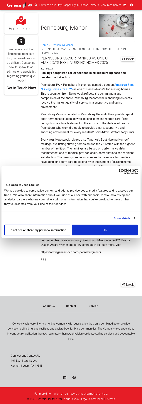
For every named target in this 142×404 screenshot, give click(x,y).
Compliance (96, 399)
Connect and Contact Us (25, 355)
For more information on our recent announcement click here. (71, 393)
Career (93, 306)
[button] (21, 62)
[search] (36, 5)
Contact (71, 306)
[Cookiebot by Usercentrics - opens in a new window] (121, 171)
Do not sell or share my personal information (37, 230)
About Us (49, 306)
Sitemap (110, 399)
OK (105, 230)
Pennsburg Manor (62, 45)
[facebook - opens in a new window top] (131, 5)
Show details (122, 218)
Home (44, 45)
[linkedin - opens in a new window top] (124, 5)
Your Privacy (71, 399)
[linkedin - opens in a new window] (66, 378)
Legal (84, 399)
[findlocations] (30, 5)
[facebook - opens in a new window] (75, 378)
